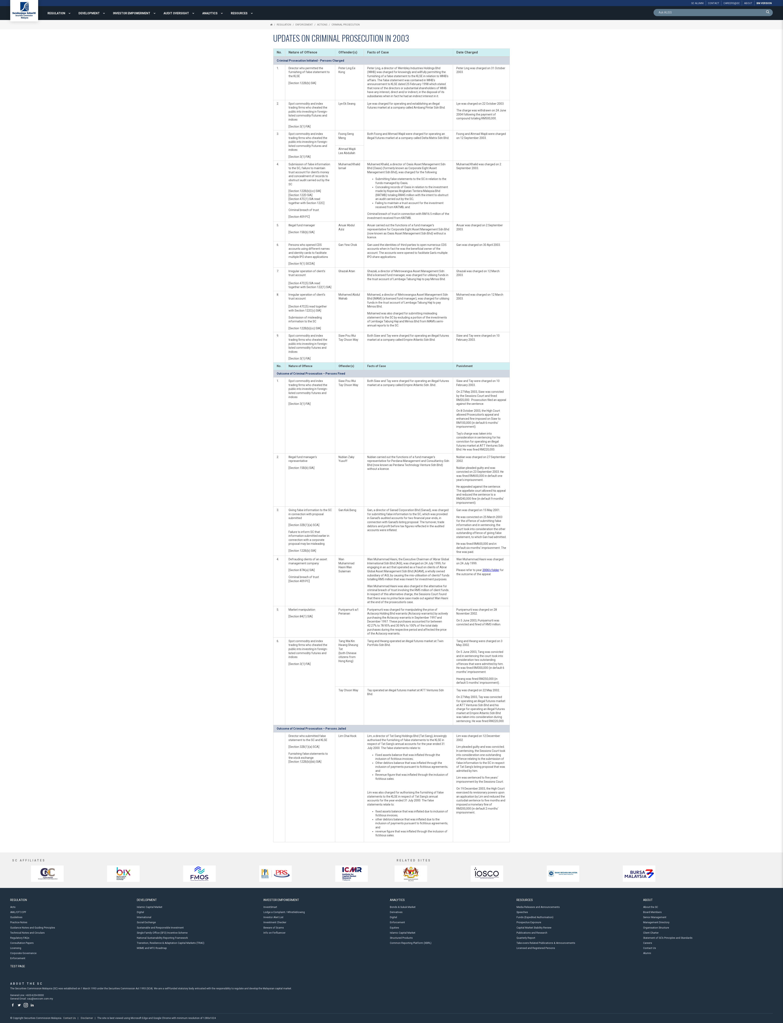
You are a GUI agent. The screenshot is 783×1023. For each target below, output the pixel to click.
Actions (322, 24)
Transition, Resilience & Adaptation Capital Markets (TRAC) (170, 943)
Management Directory (656, 922)
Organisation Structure (656, 927)
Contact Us (649, 948)
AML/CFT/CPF (18, 912)
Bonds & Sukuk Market (403, 907)
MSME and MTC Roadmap (152, 948)
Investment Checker (274, 922)
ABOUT (648, 900)
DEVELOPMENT (89, 13)
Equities (394, 927)
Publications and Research (531, 932)
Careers (647, 943)
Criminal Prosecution (346, 24)
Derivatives (396, 912)
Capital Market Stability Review (533, 927)
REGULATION (56, 13)
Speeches (522, 912)
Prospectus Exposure (528, 922)
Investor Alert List (273, 917)
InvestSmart (270, 907)
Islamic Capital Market (149, 907)
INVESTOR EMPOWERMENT (131, 13)
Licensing (15, 948)
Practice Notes (18, 922)
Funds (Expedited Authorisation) (534, 917)
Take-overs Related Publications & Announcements (545, 943)
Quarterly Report (525, 937)
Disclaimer (87, 1018)
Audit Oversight (176, 13)
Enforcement (304, 24)
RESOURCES (239, 13)
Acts (12, 907)
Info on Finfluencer (274, 932)
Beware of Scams (273, 927)
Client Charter (651, 932)
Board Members (652, 912)
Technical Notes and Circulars (27, 932)
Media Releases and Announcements (538, 907)
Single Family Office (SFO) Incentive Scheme (162, 932)
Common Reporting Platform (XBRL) (410, 943)
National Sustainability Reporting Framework (162, 937)
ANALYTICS (210, 13)
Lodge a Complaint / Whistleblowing (284, 912)
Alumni (647, 953)
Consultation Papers (22, 943)
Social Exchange (146, 922)
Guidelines (16, 917)
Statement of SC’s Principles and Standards (667, 937)
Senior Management (654, 917)
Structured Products (401, 937)
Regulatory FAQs (19, 937)
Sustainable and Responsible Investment (160, 927)
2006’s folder (490, 570)
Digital (140, 912)
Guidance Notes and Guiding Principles (32, 927)
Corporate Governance (23, 953)
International (144, 917)
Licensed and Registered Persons (535, 948)
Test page (17, 966)
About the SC (650, 907)
